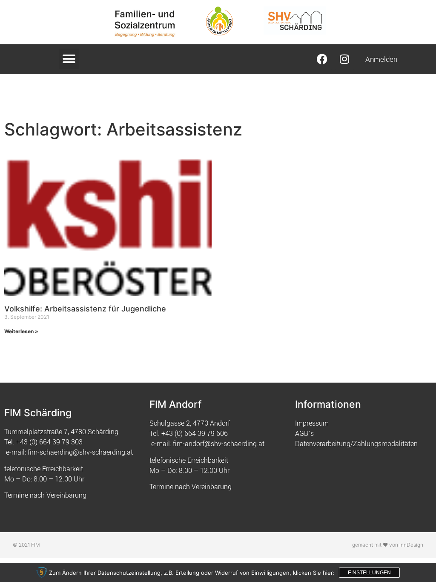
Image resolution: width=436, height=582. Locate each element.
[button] (69, 59)
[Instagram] (344, 59)
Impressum (312, 423)
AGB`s (304, 433)
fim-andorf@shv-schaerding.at (218, 443)
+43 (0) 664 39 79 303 (49, 442)
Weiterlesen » (21, 331)
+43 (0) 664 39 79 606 (194, 433)
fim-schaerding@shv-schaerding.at (80, 452)
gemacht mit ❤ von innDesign (387, 545)
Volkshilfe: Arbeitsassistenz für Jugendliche (85, 308)
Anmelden (381, 59)
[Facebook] (322, 59)
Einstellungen (369, 573)
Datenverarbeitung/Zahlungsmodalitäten (356, 443)
